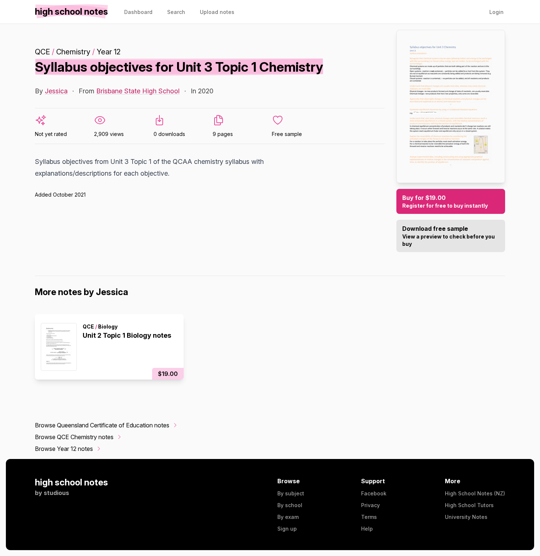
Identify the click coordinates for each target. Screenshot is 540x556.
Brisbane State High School (138, 91)
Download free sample (448, 236)
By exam (288, 517)
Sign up (287, 528)
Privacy (370, 505)
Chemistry (73, 51)
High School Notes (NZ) (475, 493)
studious (56, 492)
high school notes (71, 482)
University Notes (466, 517)
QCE (42, 51)
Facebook (373, 493)
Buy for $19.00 (445, 201)
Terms (369, 517)
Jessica (56, 91)
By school (289, 505)
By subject (290, 493)
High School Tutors (469, 505)
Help (367, 528)
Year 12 (108, 51)
